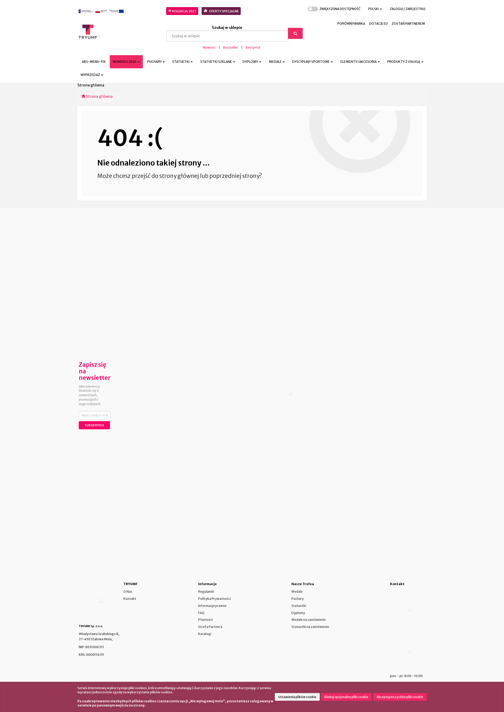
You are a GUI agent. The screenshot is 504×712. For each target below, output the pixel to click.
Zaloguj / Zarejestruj (407, 9)
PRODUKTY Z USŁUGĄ (404, 62)
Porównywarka (351, 23)
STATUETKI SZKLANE (216, 62)
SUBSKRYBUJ (94, 425)
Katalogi (204, 634)
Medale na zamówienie (308, 620)
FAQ (201, 613)
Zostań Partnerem (408, 23)
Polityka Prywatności (214, 599)
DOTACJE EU (378, 23)
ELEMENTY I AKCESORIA (358, 62)
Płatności (205, 620)
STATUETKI (181, 62)
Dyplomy (298, 613)
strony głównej (179, 175)
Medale (297, 592)
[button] (375, 9)
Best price (253, 47)
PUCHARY (154, 62)
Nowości (209, 47)
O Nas (127, 592)
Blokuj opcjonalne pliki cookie (346, 697)
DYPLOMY (251, 62)
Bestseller (230, 47)
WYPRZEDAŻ (91, 75)
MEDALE (275, 62)
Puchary (297, 599)
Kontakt (129, 599)
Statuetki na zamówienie (310, 627)
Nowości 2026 (125, 62)
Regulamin (206, 592)
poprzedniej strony (234, 175)
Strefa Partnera (210, 627)
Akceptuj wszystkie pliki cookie (399, 697)
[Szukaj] (295, 33)
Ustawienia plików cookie (297, 697)
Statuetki (298, 606)
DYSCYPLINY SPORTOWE (311, 62)
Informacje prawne (212, 606)
